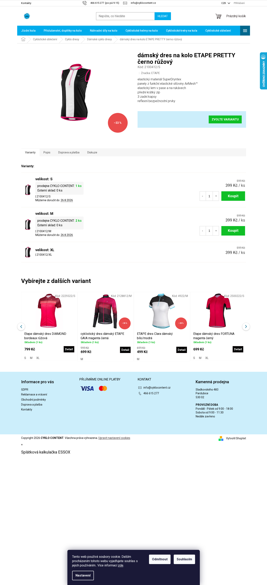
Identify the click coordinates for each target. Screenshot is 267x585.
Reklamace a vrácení (34, 394)
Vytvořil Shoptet (236, 438)
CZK (224, 3)
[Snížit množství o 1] (202, 196)
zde (120, 565)
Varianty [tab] (30, 152)
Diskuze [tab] (92, 152)
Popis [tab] (46, 152)
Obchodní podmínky (33, 399)
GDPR (24, 389)
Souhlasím (184, 559)
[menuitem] (28, 31)
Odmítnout (160, 559)
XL (38, 358)
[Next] (246, 327)
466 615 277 (151, 393)
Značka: (150, 73)
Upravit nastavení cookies (114, 437)
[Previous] (21, 327)
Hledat (163, 16)
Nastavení (83, 575)
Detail (69, 349)
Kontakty (26, 3)
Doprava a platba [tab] (68, 152)
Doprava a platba (31, 404)
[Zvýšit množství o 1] (216, 196)
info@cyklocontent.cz (157, 387)
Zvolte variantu (225, 119)
